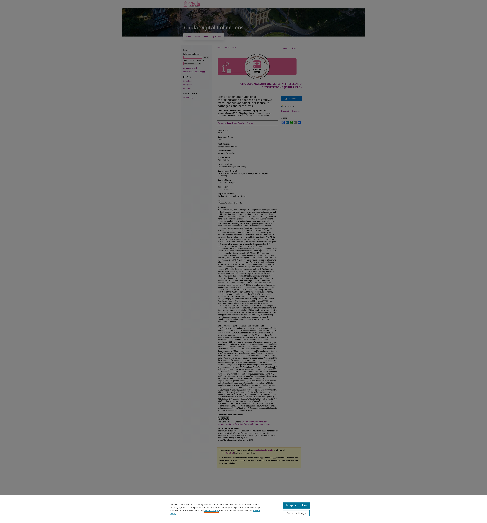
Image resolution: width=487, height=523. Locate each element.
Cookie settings (211, 510)
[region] (243, 509)
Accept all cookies (296, 505)
